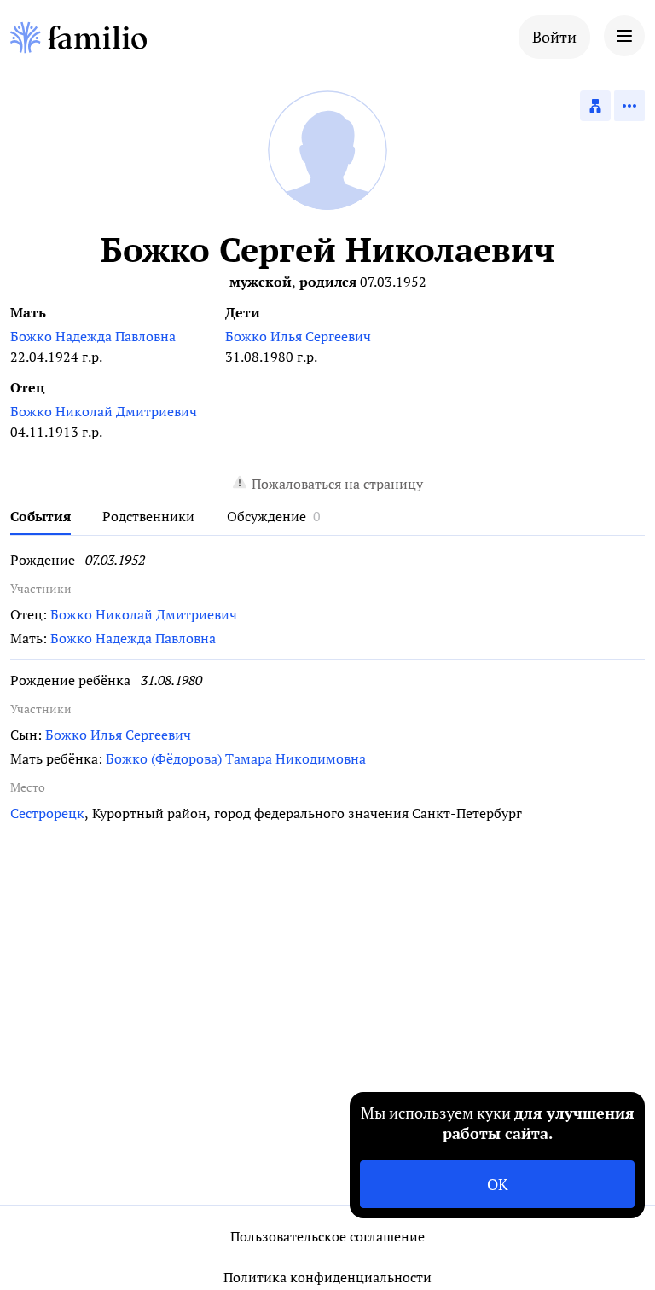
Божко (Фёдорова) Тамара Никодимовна (236, 758)
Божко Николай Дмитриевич (103, 411)
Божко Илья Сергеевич (298, 336)
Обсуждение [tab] (266, 516)
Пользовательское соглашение (327, 1236)
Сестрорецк (47, 813)
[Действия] (629, 105)
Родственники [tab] (148, 516)
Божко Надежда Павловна (93, 336)
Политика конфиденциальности (327, 1277)
